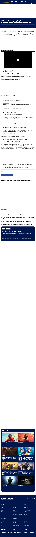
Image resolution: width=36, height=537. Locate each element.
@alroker (9, 130)
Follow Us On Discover (7, 175)
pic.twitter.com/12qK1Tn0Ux (8, 71)
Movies (15, 1)
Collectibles (4, 529)
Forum (25, 529)
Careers (19, 532)
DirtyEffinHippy (25, 167)
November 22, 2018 (16, 73)
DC (1, 508)
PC (1, 525)
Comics (12, 1)
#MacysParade (6, 103)
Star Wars (25, 521)
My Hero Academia (16, 525)
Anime (25, 1)
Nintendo (2, 521)
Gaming (21, 1)
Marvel (2, 507)
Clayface (14, 510)
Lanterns (25, 511)
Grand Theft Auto (27, 525)
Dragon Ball (3, 172)
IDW (2, 511)
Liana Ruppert (4, 25)
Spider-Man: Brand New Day (17, 508)
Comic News (3, 504)
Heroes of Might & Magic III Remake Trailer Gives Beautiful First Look (17, 224)
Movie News (14, 504)
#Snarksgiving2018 (12, 112)
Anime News (15, 518)
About (15, 532)
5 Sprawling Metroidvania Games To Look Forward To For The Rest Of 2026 (25, 488)
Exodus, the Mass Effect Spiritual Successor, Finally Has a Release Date (9, 458)
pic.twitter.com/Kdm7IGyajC (21, 139)
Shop (14, 529)
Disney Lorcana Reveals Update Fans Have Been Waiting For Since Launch (18, 211)
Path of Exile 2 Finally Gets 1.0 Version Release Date (24, 445)
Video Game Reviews (4, 519)
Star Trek (25, 522)
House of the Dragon (27, 510)
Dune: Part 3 (15, 511)
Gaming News (3, 518)
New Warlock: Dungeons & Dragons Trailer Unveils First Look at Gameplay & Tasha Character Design (9, 488)
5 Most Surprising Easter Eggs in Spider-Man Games (14, 214)
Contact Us (4, 532)
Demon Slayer (15, 521)
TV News (25, 504)
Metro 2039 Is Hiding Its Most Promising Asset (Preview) (16, 180)
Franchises (26, 516)
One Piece (14, 526)
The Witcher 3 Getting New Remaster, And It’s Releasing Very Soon (17, 221)
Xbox (2, 522)
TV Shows (4, 471)
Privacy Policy (29, 238)
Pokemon (29, 164)
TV (18, 1)
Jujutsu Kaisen (15, 522)
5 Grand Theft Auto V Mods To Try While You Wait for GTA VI (9, 445)
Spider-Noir (26, 507)
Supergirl (14, 507)
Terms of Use (20, 238)
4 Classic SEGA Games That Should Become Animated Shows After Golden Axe (9, 473)
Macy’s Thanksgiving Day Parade (10, 172)
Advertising (10, 532)
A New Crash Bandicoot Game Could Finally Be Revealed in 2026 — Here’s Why (18, 218)
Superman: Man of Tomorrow (17, 514)
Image (2, 510)
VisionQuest (26, 514)
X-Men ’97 (25, 508)
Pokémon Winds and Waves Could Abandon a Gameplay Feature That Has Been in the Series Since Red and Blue (25, 459)
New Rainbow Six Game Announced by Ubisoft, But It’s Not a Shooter (25, 473)
